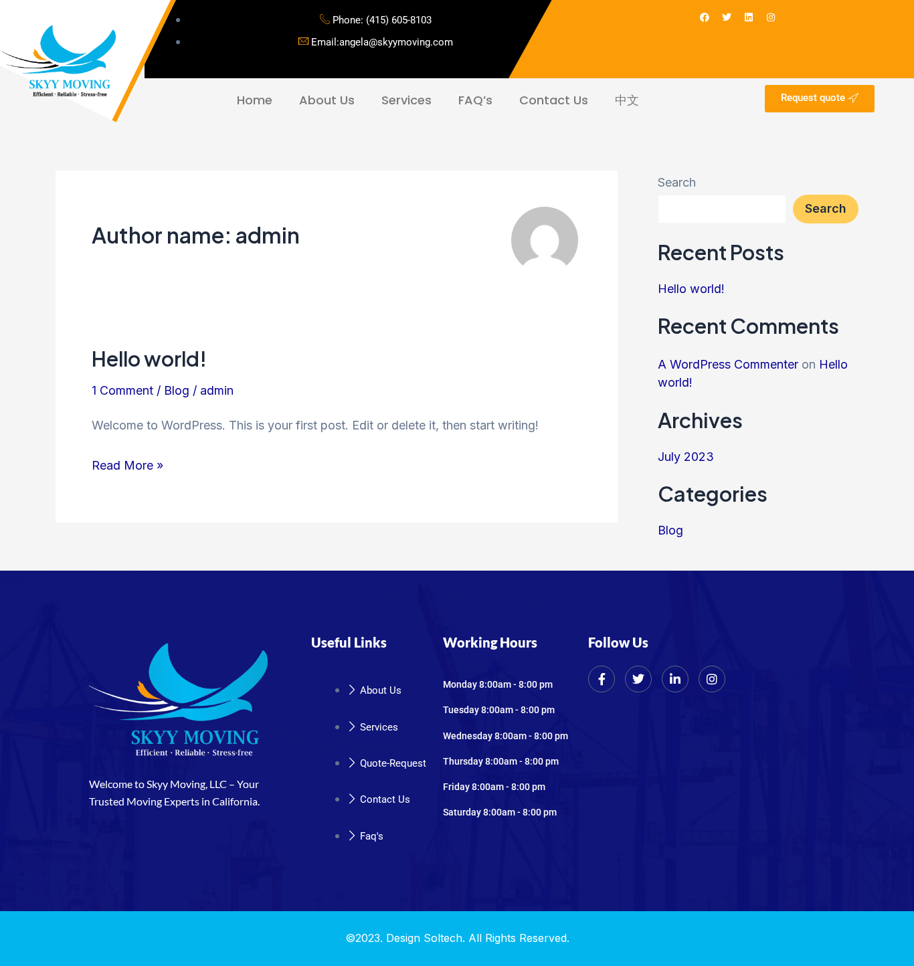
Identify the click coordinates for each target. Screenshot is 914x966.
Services (406, 100)
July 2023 (686, 457)
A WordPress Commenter (728, 364)
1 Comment (122, 390)
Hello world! (149, 358)
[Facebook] (601, 679)
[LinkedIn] (675, 679)
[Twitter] (638, 679)
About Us (327, 100)
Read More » (127, 463)
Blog (176, 390)
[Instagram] (712, 679)
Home (254, 100)
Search (677, 182)
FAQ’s (475, 100)
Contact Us (553, 100)
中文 (627, 100)
